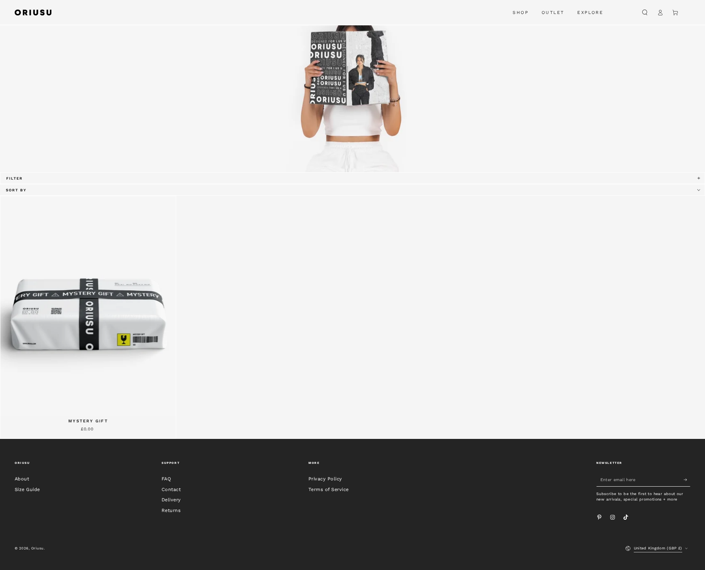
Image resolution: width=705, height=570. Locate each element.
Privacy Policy (325, 478)
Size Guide (27, 489)
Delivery (171, 499)
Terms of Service (328, 489)
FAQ (166, 478)
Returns (171, 510)
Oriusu (37, 548)
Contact (171, 489)
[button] (644, 12)
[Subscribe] (687, 479)
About (22, 478)
